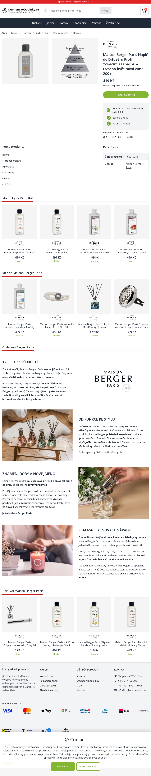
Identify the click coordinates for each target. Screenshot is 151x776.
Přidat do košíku (126, 94)
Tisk (108, 137)
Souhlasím (63, 766)
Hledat (105, 10)
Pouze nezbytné (88, 766)
